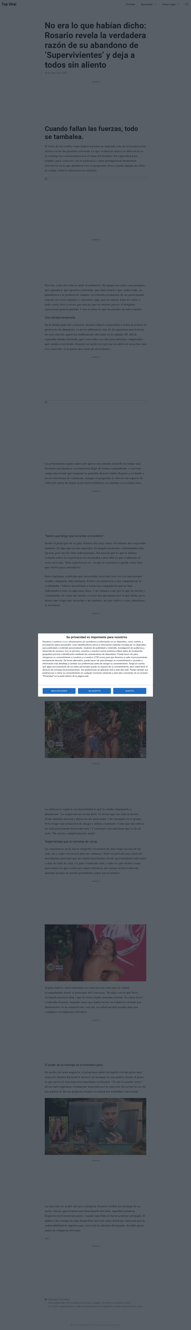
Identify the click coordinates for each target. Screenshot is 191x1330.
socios (65, 642)
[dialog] (95, 665)
